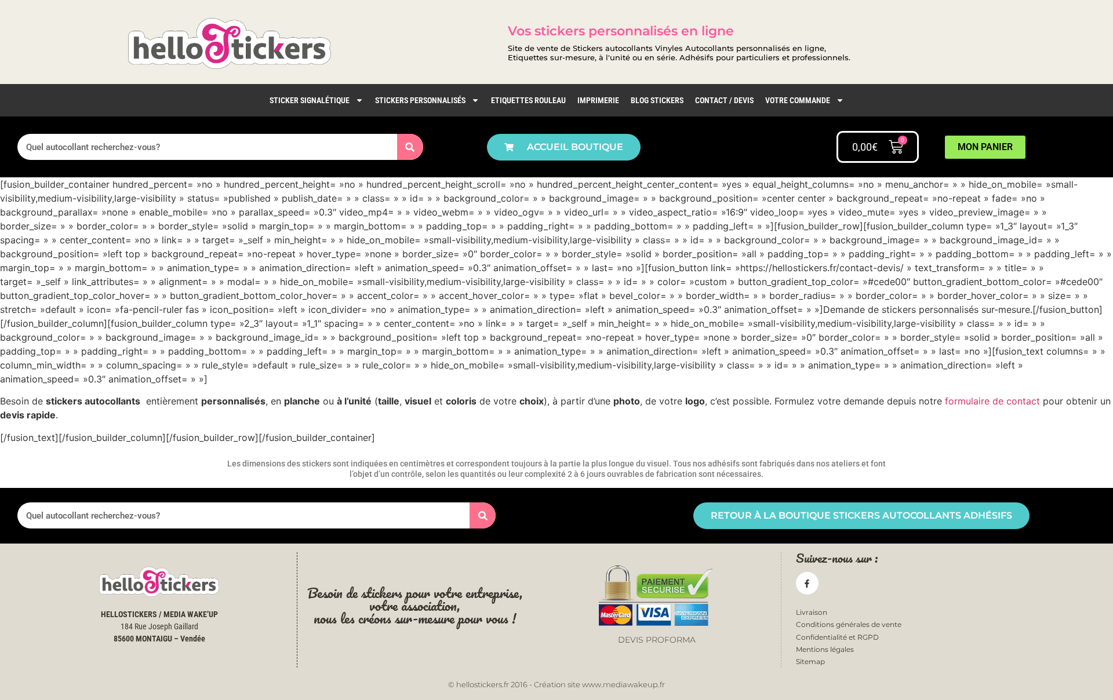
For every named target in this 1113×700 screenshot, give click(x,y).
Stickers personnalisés (420, 100)
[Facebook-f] (807, 583)
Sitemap (810, 661)
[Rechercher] (410, 147)
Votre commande (797, 100)
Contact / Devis (724, 100)
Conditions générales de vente (848, 624)
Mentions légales (825, 649)
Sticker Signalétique (310, 100)
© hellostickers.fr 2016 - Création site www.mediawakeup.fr (556, 684)
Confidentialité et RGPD (837, 637)
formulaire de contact (992, 401)
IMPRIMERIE (598, 100)
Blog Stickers (657, 100)
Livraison (811, 612)
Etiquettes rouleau (528, 100)
